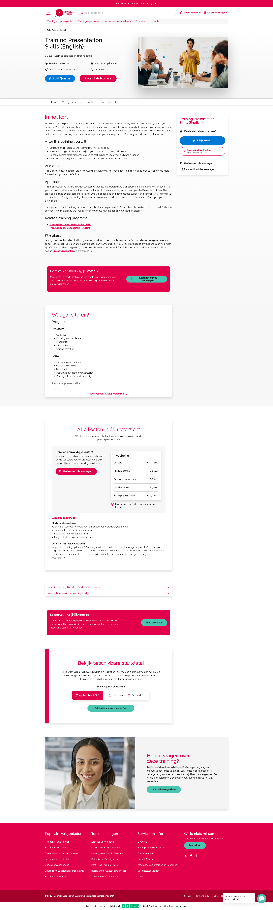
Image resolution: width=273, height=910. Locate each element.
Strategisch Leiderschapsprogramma (64, 870)
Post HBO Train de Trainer (104, 865)
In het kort (51, 102)
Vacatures (143, 876)
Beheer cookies (221, 896)
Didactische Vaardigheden (105, 859)
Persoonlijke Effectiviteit (57, 859)
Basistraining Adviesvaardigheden (109, 870)
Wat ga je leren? (72, 102)
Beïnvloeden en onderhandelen (61, 853)
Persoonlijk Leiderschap (57, 841)
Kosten (91, 102)
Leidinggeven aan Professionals (108, 853)
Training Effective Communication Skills (70, 224)
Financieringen (145, 853)
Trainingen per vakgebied (60, 21)
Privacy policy (202, 896)
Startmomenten (109, 102)
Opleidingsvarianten (63, 251)
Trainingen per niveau (89, 21)
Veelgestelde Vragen (148, 870)
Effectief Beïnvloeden (102, 841)
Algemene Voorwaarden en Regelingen (158, 865)
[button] (261, 898)
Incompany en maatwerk (118, 21)
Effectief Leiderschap (56, 847)
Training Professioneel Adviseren (108, 876)
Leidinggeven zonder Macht (106, 847)
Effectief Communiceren (57, 876)
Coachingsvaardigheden (57, 865)
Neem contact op (192, 13)
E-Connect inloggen (217, 13)
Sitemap (188, 896)
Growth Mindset (146, 859)
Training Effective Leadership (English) (69, 228)
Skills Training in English (56, 30)
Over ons (140, 21)
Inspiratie (154, 21)
